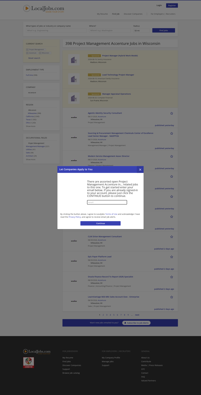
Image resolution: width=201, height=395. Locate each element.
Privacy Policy (75, 217)
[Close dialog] (140, 169)
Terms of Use (111, 214)
